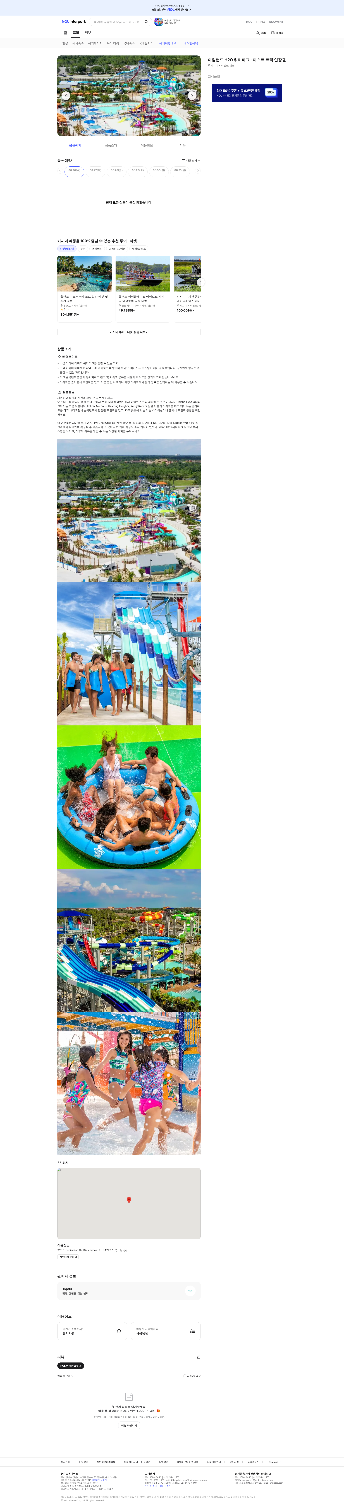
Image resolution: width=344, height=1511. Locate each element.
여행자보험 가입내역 (187, 1462)
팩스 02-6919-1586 (154, 1480)
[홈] (65, 33)
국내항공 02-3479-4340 (184, 1482)
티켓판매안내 (214, 1462)
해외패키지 (95, 43)
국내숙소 (129, 43)
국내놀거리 (146, 43)
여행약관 (163, 1462)
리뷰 (183, 145)
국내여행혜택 (189, 43)
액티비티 (97, 248)
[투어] (76, 33)
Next (200, 282)
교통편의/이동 (117, 248)
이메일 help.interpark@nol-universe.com (186, 1480)
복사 (125, 1250)
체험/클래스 (139, 248)
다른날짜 (191, 160)
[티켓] (88, 33)
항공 (65, 43)
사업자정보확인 (99, 1480)
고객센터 (252, 1461)
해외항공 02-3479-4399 (157, 1482)
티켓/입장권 (67, 248)
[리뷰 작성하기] (198, 1357)
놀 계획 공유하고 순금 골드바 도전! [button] (116, 22)
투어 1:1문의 (151, 1485)
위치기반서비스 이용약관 (137, 1462)
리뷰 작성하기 (129, 1425)
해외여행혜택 (167, 43)
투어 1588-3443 (153, 1477)
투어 (83, 248)
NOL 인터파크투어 (70, 1365)
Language (272, 1462)
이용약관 (83, 1462)
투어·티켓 (113, 43)
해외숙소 (78, 43)
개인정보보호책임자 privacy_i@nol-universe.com (259, 1482)
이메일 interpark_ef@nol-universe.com (254, 1480)
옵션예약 (75, 145)
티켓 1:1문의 (165, 1485)
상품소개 (111, 145)
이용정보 (147, 145)
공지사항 (234, 1462)
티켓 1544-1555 (171, 1477)
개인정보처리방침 (106, 1462)
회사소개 (65, 1462)
